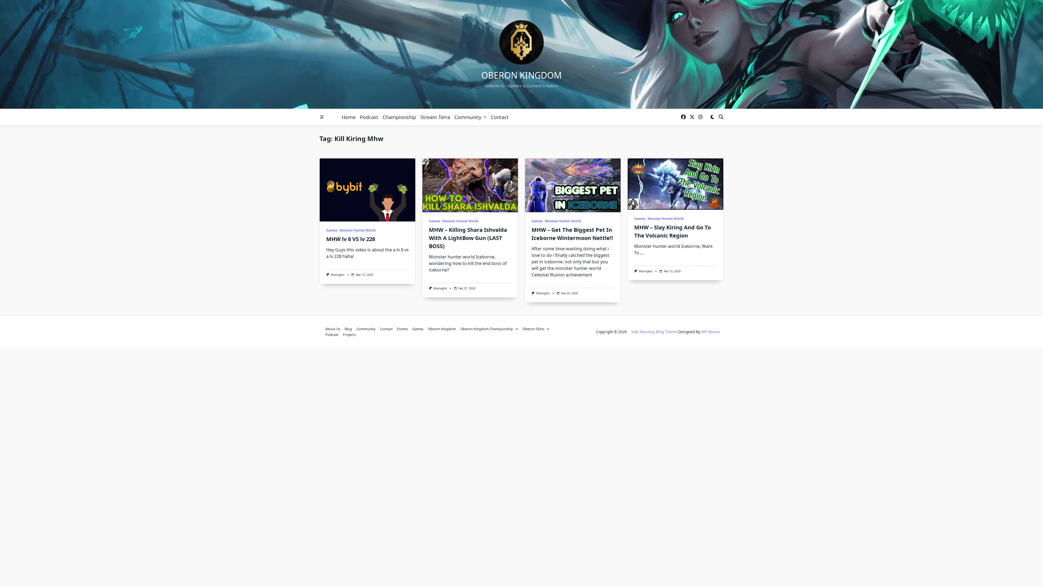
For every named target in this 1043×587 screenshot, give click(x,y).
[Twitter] (692, 117)
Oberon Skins (533, 328)
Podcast (369, 117)
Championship (399, 117)
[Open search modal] (721, 117)
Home (349, 117)
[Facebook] (683, 117)
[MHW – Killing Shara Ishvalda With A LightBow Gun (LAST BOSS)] (470, 185)
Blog (348, 328)
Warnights (337, 275)
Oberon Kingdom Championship (486, 328)
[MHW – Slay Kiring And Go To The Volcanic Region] (675, 184)
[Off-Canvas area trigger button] (321, 117)
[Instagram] (700, 117)
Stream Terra (435, 117)
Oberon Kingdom (521, 75)
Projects (349, 334)
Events (402, 328)
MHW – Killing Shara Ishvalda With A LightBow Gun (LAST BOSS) (468, 238)
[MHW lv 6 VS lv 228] (367, 189)
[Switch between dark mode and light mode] (712, 117)
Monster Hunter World (358, 230)
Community (467, 117)
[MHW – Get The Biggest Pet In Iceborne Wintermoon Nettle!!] (573, 185)
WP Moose (710, 331)
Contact (500, 117)
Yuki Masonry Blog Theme (654, 331)
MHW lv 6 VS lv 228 (350, 239)
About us (332, 328)
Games (331, 230)
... (641, 253)
